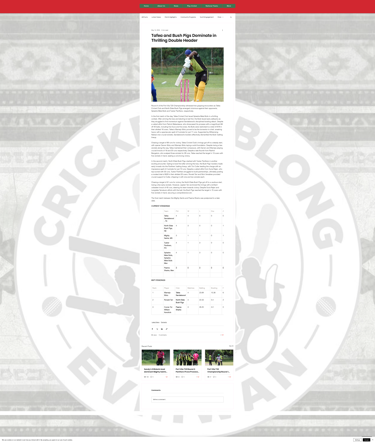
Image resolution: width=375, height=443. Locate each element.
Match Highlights (171, 17)
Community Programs (188, 17)
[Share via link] (167, 329)
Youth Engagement (207, 17)
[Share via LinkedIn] (162, 329)
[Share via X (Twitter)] (157, 329)
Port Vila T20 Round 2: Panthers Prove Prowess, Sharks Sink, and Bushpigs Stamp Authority (187, 370)
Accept (366, 440)
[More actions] (222, 30)
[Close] (372, 439)
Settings (357, 440)
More (219, 17)
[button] (161, 6)
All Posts (145, 17)
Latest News (156, 17)
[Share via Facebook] (152, 329)
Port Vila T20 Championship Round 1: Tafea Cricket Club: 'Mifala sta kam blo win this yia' (218, 370)
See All (231, 346)
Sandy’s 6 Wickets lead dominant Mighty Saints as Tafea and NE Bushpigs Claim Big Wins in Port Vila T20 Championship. (155, 370)
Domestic (164, 322)
